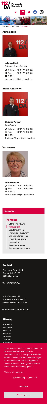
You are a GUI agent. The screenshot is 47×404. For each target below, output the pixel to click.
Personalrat (14, 242)
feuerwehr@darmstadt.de (16, 309)
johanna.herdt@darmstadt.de (18, 79)
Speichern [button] (23, 386)
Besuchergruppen (17, 245)
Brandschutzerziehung (19, 248)
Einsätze (7, 333)
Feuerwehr (7, 327)
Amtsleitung (14, 227)
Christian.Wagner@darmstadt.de (20, 138)
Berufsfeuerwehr (16, 230)
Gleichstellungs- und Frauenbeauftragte (18, 237)
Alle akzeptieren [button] (23, 395)
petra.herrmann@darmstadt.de (19, 194)
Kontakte (15, 26)
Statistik (33, 378)
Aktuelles (7, 330)
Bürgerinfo (8, 342)
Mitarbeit (7, 336)
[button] (22, 12)
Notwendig (20, 378)
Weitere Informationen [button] (14, 372)
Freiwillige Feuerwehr (19, 233)
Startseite (6, 26)
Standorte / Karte (17, 224)
